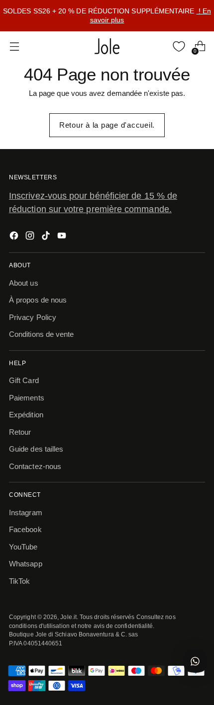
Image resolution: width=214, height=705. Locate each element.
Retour (20, 432)
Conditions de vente (41, 334)
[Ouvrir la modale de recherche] (158, 46)
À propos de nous (38, 300)
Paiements (26, 397)
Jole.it (68, 617)
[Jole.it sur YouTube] (63, 237)
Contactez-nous (35, 466)
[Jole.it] (107, 46)
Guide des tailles (36, 449)
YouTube (23, 547)
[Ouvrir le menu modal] (14, 46)
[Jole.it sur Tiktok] (47, 237)
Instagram (25, 512)
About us (23, 283)
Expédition (26, 414)
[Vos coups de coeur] (179, 46)
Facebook (25, 529)
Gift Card (24, 380)
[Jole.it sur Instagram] (31, 237)
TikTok (19, 581)
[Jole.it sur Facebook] (15, 237)
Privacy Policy (32, 317)
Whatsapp (25, 563)
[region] (107, 15)
